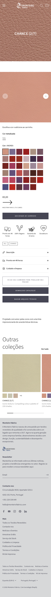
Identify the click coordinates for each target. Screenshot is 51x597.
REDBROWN (33, 173)
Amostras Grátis (9, 534)
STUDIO (19, 187)
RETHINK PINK (5, 180)
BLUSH (33, 152)
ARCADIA (12, 152)
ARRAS (19, 152)
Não (4, 138)
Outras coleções (13, 343)
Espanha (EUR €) (8, 580)
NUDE (5, 173)
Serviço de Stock (9, 538)
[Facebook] (3, 511)
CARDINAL (12, 159)
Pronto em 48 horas (14, 260)
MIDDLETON (40, 166)
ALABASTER (4, 396)
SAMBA (33, 180)
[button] (5, 96)
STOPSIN (12, 187)
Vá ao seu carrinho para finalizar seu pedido (25, 281)
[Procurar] (41, 6)
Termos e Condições (10, 550)
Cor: (7, 146)
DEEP (33, 159)
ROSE (12, 180)
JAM (19, 166)
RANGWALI (26, 173)
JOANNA (26, 166)
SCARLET (40, 180)
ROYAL (19, 180)
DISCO (40, 159)
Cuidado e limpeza (14, 268)
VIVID (26, 187)
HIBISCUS (12, 166)
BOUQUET (40, 152)
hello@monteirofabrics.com (14, 504)
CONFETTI (26, 159)
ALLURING (10, 396)
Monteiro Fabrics (14, 587)
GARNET (5, 166)
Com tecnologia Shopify (29, 587)
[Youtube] (9, 511)
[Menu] (4, 5)
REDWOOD (40, 173)
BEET (26, 152)
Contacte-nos (8, 526)
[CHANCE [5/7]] (21, 373)
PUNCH (19, 173)
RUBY (26, 180)
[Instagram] (14, 511)
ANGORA (15, 396)
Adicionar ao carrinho (25, 216)
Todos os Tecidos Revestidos (14, 522)
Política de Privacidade (11, 546)
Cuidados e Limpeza (10, 542)
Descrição (10, 252)
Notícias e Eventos (9, 530)
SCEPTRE (33, 187)
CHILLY (19, 159)
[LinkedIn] (25, 511)
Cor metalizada (8, 134)
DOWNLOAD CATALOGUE (25, 290)
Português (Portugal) (28, 580)
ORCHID (12, 173)
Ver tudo (45, 349)
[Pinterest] (20, 511)
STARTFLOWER (5, 187)
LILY (33, 166)
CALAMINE (5, 159)
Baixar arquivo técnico (25, 299)
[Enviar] (47, 475)
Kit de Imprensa (8, 554)
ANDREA (5, 152)
